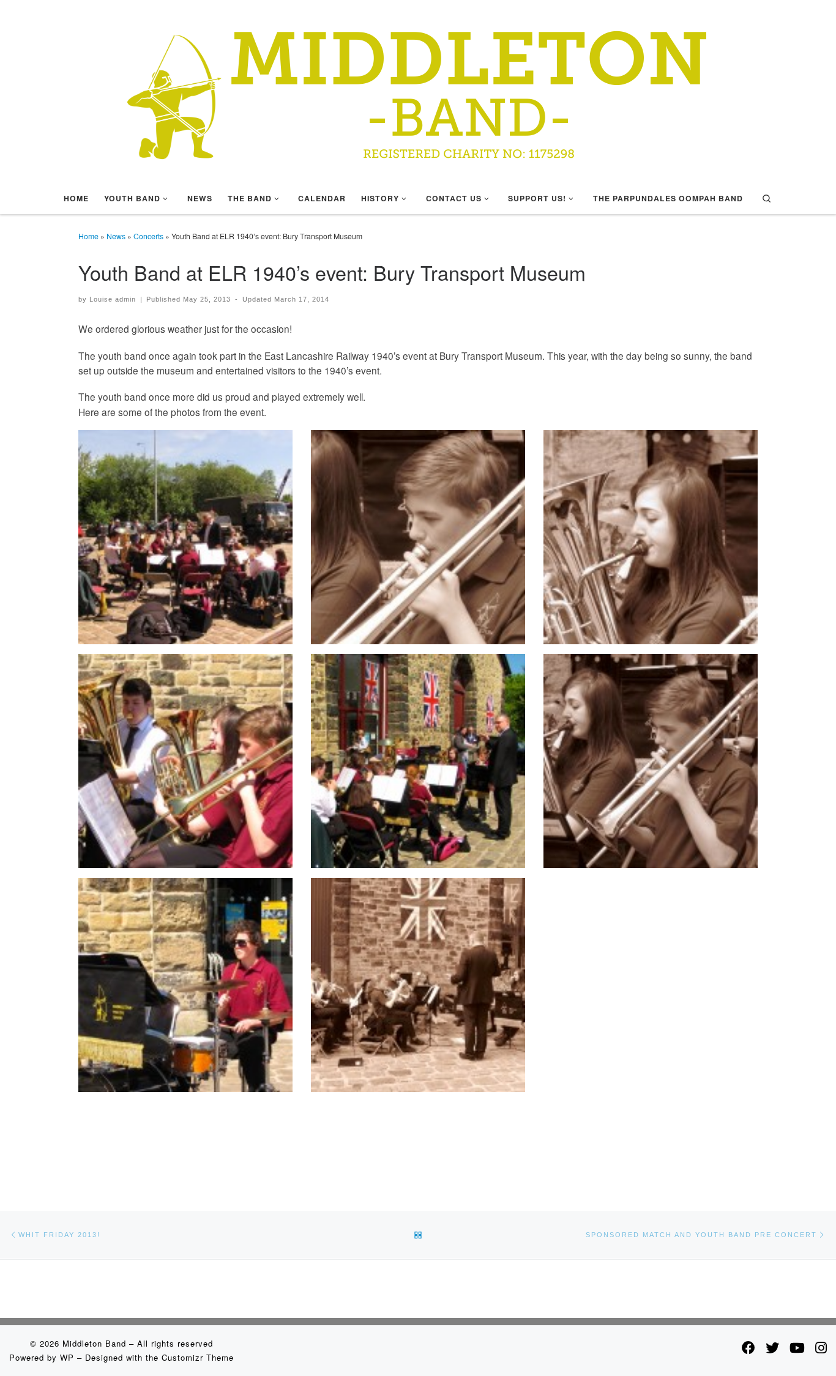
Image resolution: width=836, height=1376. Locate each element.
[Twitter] (772, 1347)
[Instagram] (821, 1347)
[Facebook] (748, 1347)
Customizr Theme (198, 1357)
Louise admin (112, 299)
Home (88, 236)
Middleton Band (94, 1343)
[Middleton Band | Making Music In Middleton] (418, 88)
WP (67, 1357)
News (115, 236)
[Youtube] (797, 1347)
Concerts (148, 236)
